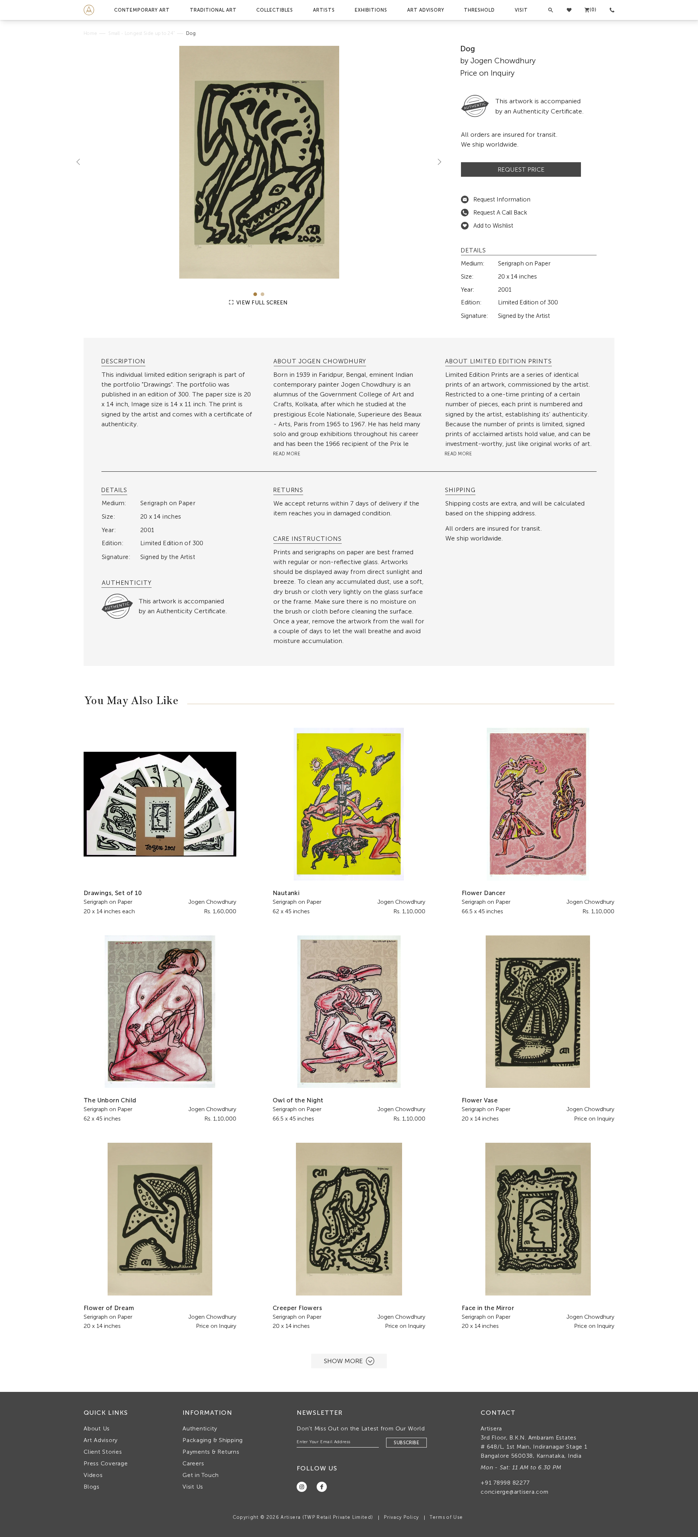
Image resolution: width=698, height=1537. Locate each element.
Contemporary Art (142, 10)
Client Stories (103, 1451)
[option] (259, 162)
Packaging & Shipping (212, 1440)
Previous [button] (81, 161)
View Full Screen (261, 302)
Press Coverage (106, 1463)
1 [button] (255, 294)
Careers (193, 1463)
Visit (521, 10)
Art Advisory (425, 10)
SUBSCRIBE (406, 1442)
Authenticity (199, 1428)
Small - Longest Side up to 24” (141, 33)
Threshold (479, 10)
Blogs (92, 1486)
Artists (324, 10)
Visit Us (192, 1486)
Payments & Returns (211, 1451)
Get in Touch (200, 1475)
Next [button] (436, 161)
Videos (93, 1475)
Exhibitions (371, 10)
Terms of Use (446, 1517)
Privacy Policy (401, 1517)
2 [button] (262, 294)
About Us (97, 1428)
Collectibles (274, 10)
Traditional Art (213, 10)
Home (90, 33)
